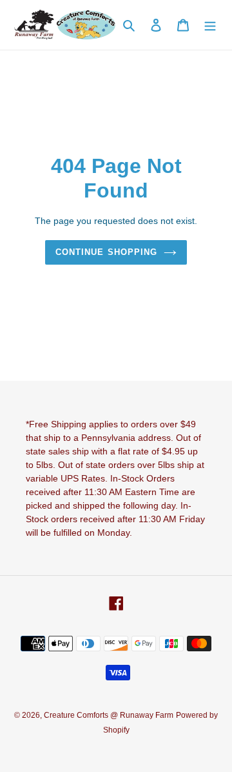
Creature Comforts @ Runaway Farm (108, 715)
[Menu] (210, 25)
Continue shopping (106, 252)
